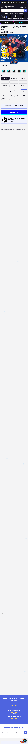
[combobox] (12, 10)
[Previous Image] (2, 49)
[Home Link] (9, 6)
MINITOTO (14, 112)
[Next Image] (25, 49)
